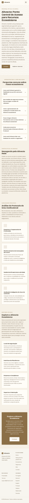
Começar (5, 66)
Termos (3, 478)
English (17, 483)
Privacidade (4, 475)
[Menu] (25, 2)
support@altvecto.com (7, 480)
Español (18, 480)
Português (18, 475)
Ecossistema (19, 462)
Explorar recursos (17, 66)
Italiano (17, 488)
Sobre (17, 455)
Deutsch (18, 478)
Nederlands (18, 490)
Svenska (18, 493)
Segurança (18, 464)
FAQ (17, 467)
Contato (18, 469)
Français (18, 485)
